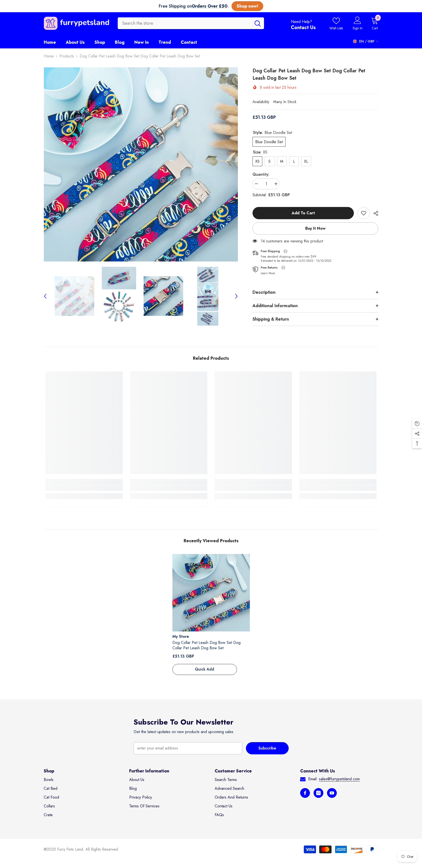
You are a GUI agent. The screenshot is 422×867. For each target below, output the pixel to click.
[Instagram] (318, 793)
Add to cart (303, 213)
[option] (141, 164)
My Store (180, 636)
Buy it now (315, 228)
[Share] (374, 213)
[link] (364, 213)
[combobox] (184, 23)
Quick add (204, 669)
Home (49, 56)
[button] (45, 296)
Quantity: (261, 174)
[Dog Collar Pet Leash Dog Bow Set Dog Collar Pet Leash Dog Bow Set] (211, 592)
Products (66, 56)
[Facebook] (305, 793)
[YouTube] (332, 793)
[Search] (191, 23)
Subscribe (267, 748)
